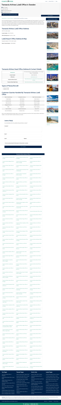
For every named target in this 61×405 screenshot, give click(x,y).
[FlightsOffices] (7, 1)
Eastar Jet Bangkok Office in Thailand (8, 393)
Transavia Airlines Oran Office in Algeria (21, 338)
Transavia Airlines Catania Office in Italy (8, 355)
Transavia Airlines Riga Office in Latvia (8, 199)
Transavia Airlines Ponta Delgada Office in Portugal (21, 199)
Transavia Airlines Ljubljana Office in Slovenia (9, 310)
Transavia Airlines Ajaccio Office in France (22, 359)
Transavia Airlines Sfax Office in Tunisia (35, 228)
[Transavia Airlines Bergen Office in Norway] (52, 56)
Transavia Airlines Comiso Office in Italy (8, 236)
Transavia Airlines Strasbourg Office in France (36, 301)
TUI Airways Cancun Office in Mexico (52, 383)
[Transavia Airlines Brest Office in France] (52, 24)
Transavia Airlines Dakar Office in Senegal (35, 277)
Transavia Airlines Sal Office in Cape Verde (9, 182)
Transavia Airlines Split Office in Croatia (8, 347)
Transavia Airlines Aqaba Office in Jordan (8, 367)
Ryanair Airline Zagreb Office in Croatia (52, 387)
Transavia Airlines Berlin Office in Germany (21, 187)
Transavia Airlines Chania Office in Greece (35, 338)
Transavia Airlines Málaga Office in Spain (8, 162)
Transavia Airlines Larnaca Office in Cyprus (36, 191)
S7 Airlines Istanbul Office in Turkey (52, 376)
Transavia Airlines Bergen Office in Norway (8, 215)
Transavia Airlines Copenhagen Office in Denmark (21, 293)
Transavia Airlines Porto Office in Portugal (8, 174)
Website (25, 138)
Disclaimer (50, 401)
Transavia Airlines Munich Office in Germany (22, 351)
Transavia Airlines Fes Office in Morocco (35, 252)
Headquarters (12, 72)
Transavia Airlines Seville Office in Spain (35, 232)
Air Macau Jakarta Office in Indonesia (52, 385)
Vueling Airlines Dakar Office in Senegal (52, 377)
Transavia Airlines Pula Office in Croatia (35, 170)
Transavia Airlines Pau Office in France (35, 285)
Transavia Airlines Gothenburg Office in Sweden (8, 277)
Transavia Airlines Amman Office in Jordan (8, 232)
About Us (45, 401)
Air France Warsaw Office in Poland (37, 386)
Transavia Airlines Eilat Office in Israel (35, 314)
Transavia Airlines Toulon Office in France (35, 256)
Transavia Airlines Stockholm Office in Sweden (22, 158)
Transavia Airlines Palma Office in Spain (21, 314)
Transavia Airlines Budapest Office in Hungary (22, 232)
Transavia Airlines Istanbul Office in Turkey (22, 277)
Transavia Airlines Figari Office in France (8, 256)
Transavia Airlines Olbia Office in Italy (21, 236)
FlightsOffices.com (7, 401)
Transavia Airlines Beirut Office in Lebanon (21, 318)
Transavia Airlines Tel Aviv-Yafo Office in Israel (21, 252)
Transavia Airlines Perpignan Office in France (36, 166)
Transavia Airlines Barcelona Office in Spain (8, 178)
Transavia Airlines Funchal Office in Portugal (36, 342)
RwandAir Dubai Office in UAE (21, 384)
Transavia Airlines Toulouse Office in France (22, 166)
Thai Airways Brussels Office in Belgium (52, 392)
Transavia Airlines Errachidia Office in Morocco (22, 306)
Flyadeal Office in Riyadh (20, 381)
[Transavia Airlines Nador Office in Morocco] (52, 119)
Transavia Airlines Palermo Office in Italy (8, 207)
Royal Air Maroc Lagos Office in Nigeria (23, 382)
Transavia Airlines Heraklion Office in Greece (35, 322)
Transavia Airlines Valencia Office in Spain (8, 203)
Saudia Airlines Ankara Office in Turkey (52, 390)
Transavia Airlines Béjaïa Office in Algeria (21, 355)
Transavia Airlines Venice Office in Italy (22, 215)
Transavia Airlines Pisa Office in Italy (22, 367)
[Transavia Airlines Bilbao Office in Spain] (52, 109)
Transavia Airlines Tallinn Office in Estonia (8, 166)
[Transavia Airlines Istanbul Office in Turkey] (52, 77)
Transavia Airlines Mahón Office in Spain (8, 187)
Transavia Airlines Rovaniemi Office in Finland (22, 240)
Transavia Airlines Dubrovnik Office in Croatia (36, 187)
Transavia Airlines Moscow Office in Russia (8, 334)
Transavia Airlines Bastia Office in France (35, 310)
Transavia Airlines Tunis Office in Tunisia (35, 195)
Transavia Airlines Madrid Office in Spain (35, 326)
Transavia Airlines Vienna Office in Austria (22, 178)
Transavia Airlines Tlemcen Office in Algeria (36, 347)
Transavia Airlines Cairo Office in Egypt (8, 269)
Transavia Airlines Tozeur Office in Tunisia (22, 285)
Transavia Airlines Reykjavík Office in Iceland (35, 293)
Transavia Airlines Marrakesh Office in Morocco (8, 285)
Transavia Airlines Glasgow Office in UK (36, 207)
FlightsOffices (4, 18)
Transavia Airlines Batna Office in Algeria (35, 174)
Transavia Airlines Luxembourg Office (8, 264)
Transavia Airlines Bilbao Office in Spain (21, 191)
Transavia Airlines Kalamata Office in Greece (9, 338)
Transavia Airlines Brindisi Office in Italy (8, 244)
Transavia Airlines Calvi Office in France (21, 334)
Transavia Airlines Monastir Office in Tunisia (36, 219)
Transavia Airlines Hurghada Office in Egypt (8, 195)
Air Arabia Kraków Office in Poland (22, 379)
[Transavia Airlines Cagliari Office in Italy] (52, 98)
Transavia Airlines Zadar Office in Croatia (35, 248)
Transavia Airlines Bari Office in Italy (36, 211)
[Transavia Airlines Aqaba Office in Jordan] (52, 35)
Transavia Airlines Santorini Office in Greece (9, 289)
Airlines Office (51, 1)
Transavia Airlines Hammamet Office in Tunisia (36, 367)
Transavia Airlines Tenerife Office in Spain (22, 310)
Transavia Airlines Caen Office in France (21, 228)
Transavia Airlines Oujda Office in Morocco (35, 199)
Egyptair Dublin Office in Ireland (36, 374)
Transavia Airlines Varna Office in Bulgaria (21, 264)
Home (46, 1)
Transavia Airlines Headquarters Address (21, 363)
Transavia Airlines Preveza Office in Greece (8, 359)
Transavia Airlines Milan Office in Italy (8, 318)
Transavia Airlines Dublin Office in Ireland (35, 363)
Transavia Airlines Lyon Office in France (21, 244)
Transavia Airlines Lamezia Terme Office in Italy (21, 301)
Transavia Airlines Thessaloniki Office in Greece (21, 174)
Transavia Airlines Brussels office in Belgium (36, 236)
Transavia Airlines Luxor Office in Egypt (21, 182)
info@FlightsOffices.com (45, 398)
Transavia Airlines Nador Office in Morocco (8, 228)
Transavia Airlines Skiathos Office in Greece (9, 252)
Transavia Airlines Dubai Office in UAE (35, 264)
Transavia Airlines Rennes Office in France (8, 248)
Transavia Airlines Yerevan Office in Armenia (8, 314)
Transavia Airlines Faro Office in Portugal (35, 289)
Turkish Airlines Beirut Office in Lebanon (52, 374)
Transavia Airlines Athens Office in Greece (35, 334)
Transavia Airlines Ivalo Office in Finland (35, 306)
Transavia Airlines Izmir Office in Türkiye (35, 162)
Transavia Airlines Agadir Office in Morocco (22, 248)
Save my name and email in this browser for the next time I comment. (16, 143)
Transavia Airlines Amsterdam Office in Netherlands (22, 170)
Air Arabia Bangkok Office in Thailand (52, 388)
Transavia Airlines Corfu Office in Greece (35, 223)
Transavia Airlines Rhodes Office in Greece (22, 342)
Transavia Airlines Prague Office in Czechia (22, 219)
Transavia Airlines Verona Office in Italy (8, 322)
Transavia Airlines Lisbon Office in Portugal (8, 281)
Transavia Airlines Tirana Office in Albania (8, 240)
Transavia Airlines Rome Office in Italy (21, 260)
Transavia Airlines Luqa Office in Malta (35, 203)
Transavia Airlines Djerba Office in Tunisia (35, 281)
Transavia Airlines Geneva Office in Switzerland (22, 289)
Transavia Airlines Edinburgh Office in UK (36, 240)
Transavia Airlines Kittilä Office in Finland (8, 342)
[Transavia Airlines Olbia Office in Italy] (52, 88)
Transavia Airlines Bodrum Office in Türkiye (36, 215)
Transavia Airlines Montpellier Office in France (9, 297)
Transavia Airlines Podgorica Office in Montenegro (22, 203)
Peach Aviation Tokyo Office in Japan (52, 379)
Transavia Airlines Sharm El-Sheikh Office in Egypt (22, 273)
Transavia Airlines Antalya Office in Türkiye (22, 211)
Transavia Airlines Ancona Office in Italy (22, 281)
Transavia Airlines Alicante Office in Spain (8, 170)
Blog (56, 1)
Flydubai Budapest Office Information (8, 390)
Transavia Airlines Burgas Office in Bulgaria (35, 158)
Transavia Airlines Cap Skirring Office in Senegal (21, 162)
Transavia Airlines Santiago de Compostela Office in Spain (8, 326)
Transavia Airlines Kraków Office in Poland (35, 182)
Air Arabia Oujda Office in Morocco (37, 387)
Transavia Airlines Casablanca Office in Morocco (22, 223)
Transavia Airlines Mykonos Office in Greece (36, 355)
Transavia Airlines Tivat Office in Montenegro (8, 351)
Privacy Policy (56, 401)
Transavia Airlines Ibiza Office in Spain (8, 293)
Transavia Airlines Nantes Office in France (22, 330)
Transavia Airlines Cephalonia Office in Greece (9, 306)
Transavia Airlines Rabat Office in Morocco (21, 256)
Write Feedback (50, 15)
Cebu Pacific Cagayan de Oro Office (8, 385)
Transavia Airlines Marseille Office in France (22, 195)
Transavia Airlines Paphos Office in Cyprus (35, 273)
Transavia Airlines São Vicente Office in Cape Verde (8, 330)
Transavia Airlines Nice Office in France (8, 219)
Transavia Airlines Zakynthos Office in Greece (8, 211)
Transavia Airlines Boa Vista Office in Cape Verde (22, 207)
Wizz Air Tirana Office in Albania (36, 381)
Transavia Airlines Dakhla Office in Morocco (22, 269)
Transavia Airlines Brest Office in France (35, 269)
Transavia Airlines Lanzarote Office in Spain (36, 244)
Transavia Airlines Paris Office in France (21, 297)
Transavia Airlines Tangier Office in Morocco (35, 297)
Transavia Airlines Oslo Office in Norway (35, 359)
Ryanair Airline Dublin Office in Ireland (22, 376)
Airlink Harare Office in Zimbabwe (22, 377)
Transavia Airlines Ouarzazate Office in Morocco (36, 318)
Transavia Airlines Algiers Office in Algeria (22, 322)
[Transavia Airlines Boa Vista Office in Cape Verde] (52, 45)
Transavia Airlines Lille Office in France (8, 273)
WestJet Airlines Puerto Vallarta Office (22, 374)
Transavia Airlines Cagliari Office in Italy (22, 326)
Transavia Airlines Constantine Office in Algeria (8, 260)
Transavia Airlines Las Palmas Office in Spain (9, 158)
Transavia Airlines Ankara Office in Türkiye (35, 351)
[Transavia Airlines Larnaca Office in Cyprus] (52, 67)
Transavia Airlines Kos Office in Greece (21, 347)
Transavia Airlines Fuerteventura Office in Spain (8, 363)
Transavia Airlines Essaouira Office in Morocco (8, 191)
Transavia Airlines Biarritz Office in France (35, 178)
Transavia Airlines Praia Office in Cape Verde (8, 301)
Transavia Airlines (10, 18)
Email (5, 138)
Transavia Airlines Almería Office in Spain (35, 330)
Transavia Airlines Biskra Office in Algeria (35, 260)
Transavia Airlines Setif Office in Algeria (8, 223)
